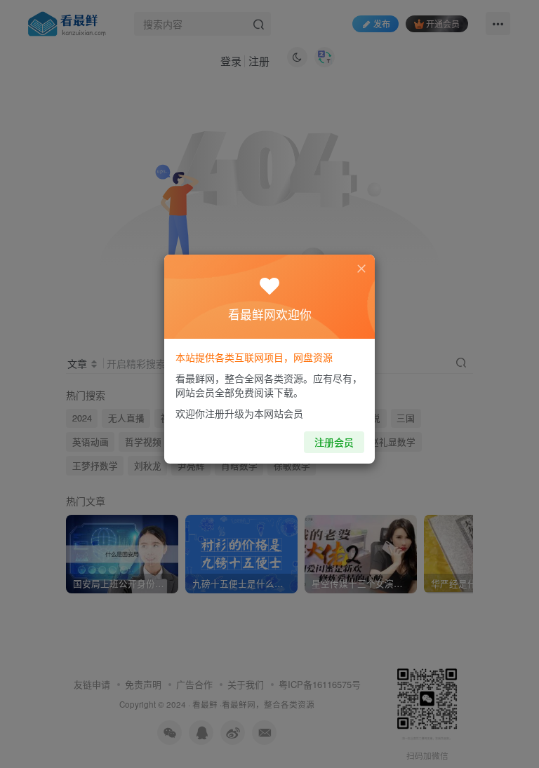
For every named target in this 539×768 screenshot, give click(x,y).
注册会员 (334, 442)
